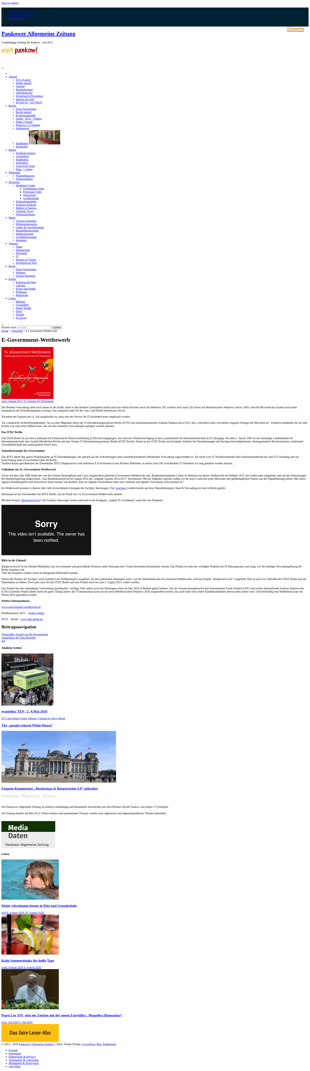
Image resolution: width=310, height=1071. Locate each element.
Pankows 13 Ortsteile (28, 125)
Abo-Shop (14, 1066)
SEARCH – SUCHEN (29, 102)
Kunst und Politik (26, 288)
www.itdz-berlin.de (32, 619)
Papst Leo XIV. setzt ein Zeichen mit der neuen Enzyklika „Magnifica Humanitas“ (61, 1015)
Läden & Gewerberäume (30, 227)
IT (17, 256)
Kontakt (13, 1050)
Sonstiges (21, 240)
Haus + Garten (24, 169)
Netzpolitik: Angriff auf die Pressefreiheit (24, 634)
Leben (12, 298)
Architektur (22, 156)
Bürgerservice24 (31, 500)
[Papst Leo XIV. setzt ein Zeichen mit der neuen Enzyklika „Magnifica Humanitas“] (30, 1008)
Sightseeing (22, 128)
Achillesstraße (31, 198)
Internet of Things (26, 259)
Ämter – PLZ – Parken (29, 118)
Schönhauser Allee (33, 188)
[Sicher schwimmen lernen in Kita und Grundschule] (30, 898)
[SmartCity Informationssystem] (295, 30)
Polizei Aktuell (24, 121)
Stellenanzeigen (25, 233)
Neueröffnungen (25, 175)
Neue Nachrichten (26, 109)
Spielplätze (22, 162)
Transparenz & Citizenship (24, 1059)
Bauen (12, 149)
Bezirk (12, 105)
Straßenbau (22, 159)
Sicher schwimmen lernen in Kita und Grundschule (39, 906)
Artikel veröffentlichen (21, 12)
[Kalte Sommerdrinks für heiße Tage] (30, 953)
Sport (19, 311)
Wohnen (20, 272)
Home (4, 330)
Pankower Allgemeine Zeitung (38, 33)
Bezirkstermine (24, 89)
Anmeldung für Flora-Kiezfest (18, 637)
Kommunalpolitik (26, 115)
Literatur (20, 285)
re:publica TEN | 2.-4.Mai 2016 (24, 711)
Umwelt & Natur (25, 166)
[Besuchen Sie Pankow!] (19, 53)
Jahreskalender (24, 92)
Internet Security (25, 99)
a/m (3, 967)
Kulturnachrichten (26, 282)
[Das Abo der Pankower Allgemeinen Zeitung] (30, 1040)
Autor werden (16, 18)
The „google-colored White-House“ (27, 725)
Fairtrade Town (24, 211)
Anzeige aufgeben (26, 220)
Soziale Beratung (25, 275)
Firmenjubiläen (24, 178)
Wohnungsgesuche (26, 224)
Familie (20, 314)
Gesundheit (22, 304)
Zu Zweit (21, 317)
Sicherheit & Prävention (29, 96)
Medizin (20, 301)
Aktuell (13, 76)
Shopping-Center (25, 185)
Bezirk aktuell (24, 112)
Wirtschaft (14, 172)
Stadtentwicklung (26, 153)
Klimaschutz (23, 250)
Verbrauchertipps (25, 214)
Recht (12, 266)
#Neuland (21, 253)
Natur (19, 246)
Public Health (23, 308)
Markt (12, 217)
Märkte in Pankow (26, 208)
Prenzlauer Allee (32, 191)
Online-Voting (36, 613)
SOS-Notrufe (23, 79)
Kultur (12, 279)
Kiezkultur (22, 146)
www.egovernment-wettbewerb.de (21, 607)
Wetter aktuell (23, 83)
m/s (3, 401)
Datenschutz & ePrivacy (22, 1056)
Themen (13, 243)
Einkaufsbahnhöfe (26, 201)
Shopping (14, 182)
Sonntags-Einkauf (26, 204)
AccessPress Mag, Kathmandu (99, 1044)
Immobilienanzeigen (27, 230)
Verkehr (20, 86)
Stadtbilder (22, 143)
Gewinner (120, 488)
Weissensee (29, 195)
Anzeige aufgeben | (19, 15)
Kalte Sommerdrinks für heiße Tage (27, 960)
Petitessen (21, 291)
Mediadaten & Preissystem (24, 1063)
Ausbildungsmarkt (26, 237)
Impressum (15, 1053)
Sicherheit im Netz (26, 262)
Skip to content (9, 2)
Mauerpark (22, 295)
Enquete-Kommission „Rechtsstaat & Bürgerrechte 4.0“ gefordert (49, 788)
